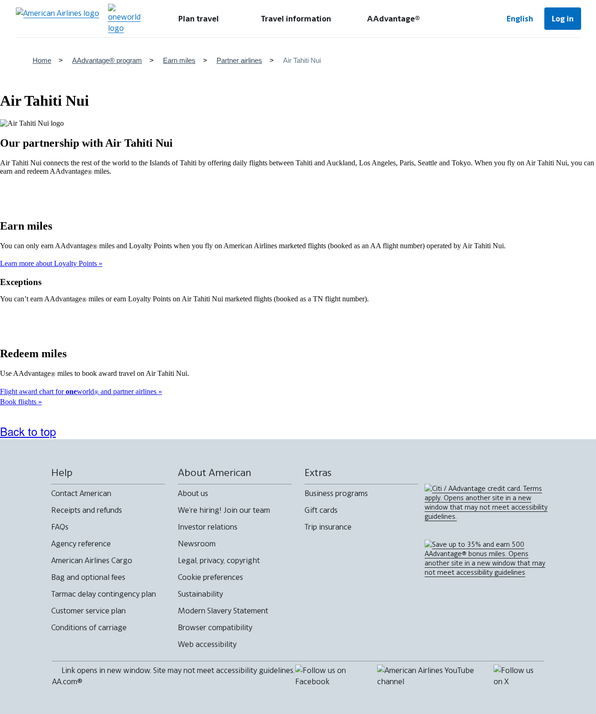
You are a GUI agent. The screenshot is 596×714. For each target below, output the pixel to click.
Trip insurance (328, 526)
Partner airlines (239, 60)
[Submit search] (466, 18)
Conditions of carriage (89, 627)
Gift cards (321, 510)
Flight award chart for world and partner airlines (79, 391)
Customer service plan (88, 610)
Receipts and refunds (86, 510)
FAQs (59, 526)
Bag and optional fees (88, 577)
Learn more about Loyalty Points (49, 263)
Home (42, 60)
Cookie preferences (210, 577)
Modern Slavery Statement (223, 610)
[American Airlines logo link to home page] (57, 18)
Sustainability (200, 593)
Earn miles (179, 60)
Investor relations (207, 526)
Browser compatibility (215, 627)
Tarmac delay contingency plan (103, 593)
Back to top (28, 431)
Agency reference (81, 543)
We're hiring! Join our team (224, 510)
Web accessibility (207, 644)
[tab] (198, 18)
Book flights (19, 402)
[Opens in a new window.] (124, 19)
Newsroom (197, 543)
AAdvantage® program (107, 60)
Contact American (81, 493)
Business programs (336, 493)
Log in (563, 18)
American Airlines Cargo (91, 560)
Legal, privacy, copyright (219, 560)
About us (193, 493)
